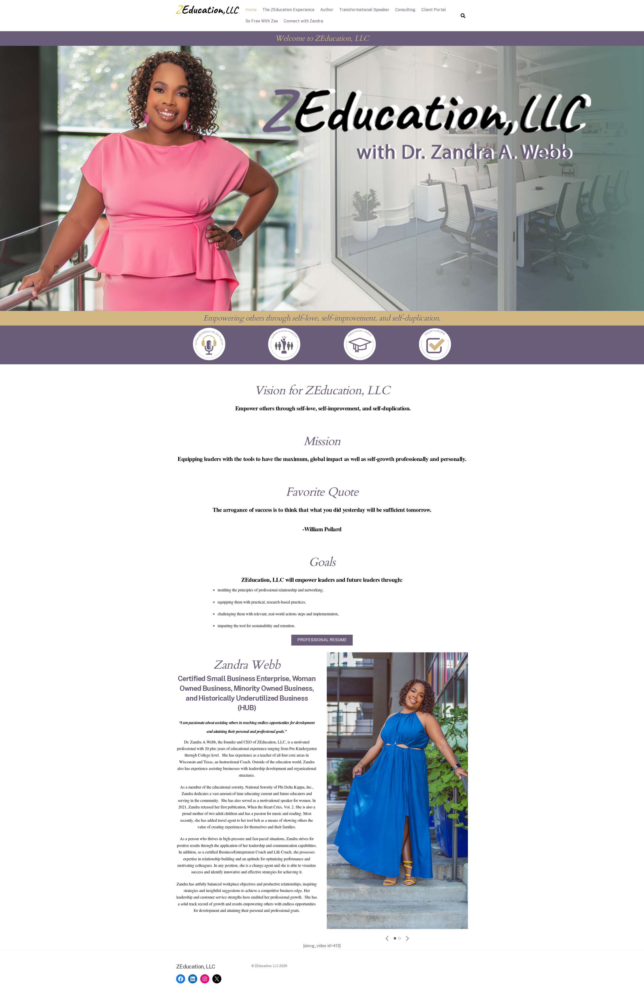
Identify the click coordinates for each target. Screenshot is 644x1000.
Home (251, 9)
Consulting (405, 9)
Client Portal (433, 9)
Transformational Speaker (364, 9)
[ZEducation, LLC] (207, 12)
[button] (387, 938)
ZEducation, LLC (266, 966)
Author (326, 9)
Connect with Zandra (303, 21)
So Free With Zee (261, 21)
